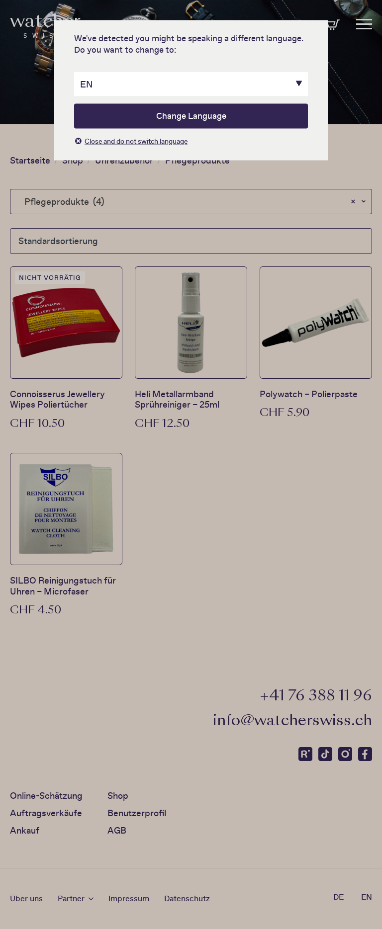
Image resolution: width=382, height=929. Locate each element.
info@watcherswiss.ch (292, 721)
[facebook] (365, 754)
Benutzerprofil (136, 813)
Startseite (30, 160)
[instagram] (345, 754)
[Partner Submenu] (89, 899)
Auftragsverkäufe (46, 813)
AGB (116, 830)
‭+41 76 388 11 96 (316, 696)
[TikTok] (325, 754)
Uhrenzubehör (124, 160)
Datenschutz (187, 898)
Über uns (26, 898)
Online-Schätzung (46, 795)
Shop (72, 160)
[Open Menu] (364, 20)
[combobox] (191, 201)
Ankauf (24, 830)
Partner (71, 899)
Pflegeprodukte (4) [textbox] (187, 201)
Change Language (191, 115)
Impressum (128, 898)
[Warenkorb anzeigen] (332, 24)
